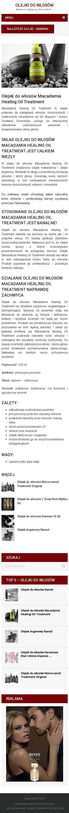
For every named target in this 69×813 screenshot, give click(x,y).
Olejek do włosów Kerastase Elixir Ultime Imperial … (39, 654)
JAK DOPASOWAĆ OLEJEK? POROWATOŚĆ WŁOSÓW (35, 808)
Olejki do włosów (34, 5)
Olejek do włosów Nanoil (37, 589)
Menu (9, 17)
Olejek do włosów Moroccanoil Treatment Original (41, 675)
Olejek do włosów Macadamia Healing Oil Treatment (40, 612)
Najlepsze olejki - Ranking (27, 29)
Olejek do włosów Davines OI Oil (38, 516)
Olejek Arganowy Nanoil (33, 529)
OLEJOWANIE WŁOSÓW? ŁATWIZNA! (34, 803)
